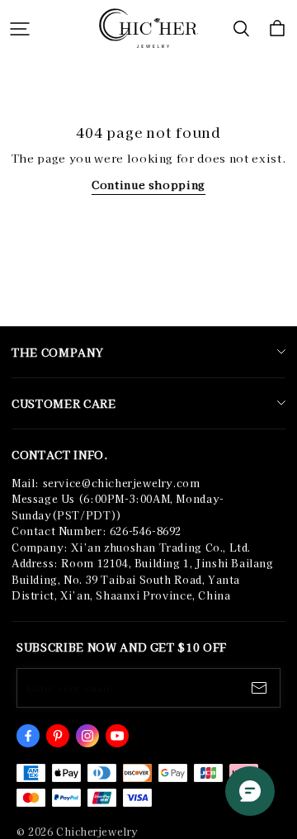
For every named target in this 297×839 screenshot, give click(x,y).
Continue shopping (148, 184)
